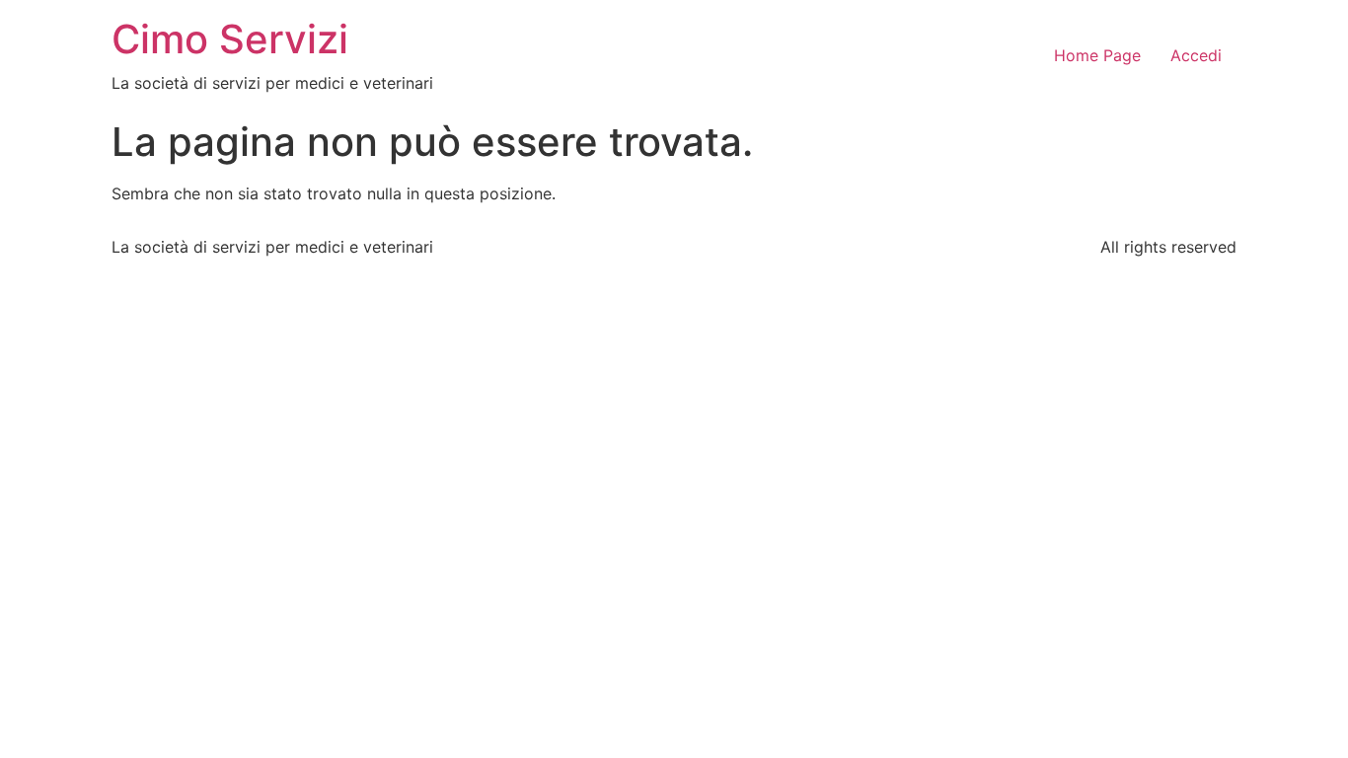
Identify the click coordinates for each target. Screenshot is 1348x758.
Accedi (1196, 55)
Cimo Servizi (230, 39)
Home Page (1097, 55)
